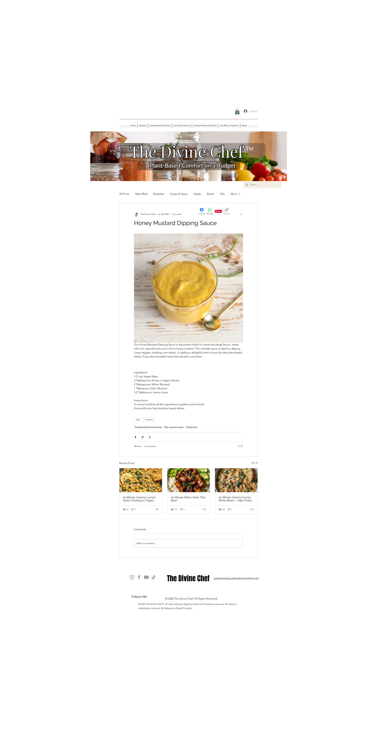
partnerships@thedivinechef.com (236, 578)
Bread (210, 194)
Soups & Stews (179, 194)
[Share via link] (142, 437)
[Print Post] (149, 437)
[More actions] (241, 214)
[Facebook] (139, 577)
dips (138, 419)
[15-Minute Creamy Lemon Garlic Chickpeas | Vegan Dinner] (140, 480)
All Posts (124, 194)
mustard (149, 419)
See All (254, 462)
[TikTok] (153, 577)
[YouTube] (146, 577)
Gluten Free (191, 427)
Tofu (222, 194)
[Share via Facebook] (135, 437)
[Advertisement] (88, 29)
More (234, 194)
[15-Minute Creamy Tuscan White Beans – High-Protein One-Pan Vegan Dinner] (236, 480)
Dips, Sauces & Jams (173, 427)
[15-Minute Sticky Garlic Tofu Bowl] (188, 480)
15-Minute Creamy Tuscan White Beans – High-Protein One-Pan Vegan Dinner (236, 499)
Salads (197, 194)
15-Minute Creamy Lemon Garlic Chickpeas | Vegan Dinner (139, 499)
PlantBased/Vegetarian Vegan (148, 427)
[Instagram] (132, 577)
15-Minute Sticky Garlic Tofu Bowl (188, 499)
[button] (237, 111)
